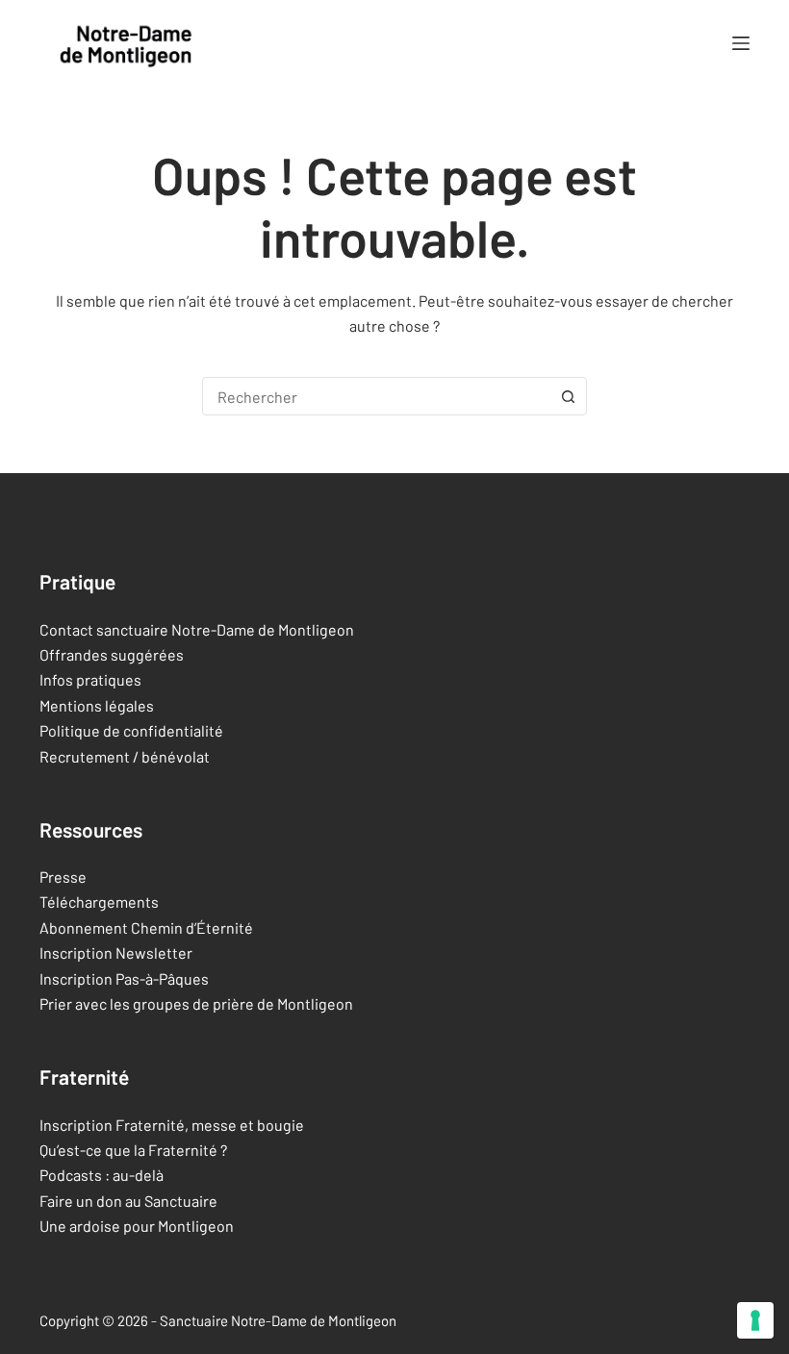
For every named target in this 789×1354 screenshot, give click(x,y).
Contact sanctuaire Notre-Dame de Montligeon (196, 629)
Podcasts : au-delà (101, 1175)
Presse (63, 876)
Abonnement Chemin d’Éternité (146, 927)
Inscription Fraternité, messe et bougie (171, 1125)
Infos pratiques (90, 679)
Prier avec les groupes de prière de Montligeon (196, 1003)
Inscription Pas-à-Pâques (124, 978)
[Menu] (741, 43)
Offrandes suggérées (111, 654)
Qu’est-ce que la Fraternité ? (133, 1150)
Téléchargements (99, 901)
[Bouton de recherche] (567, 396)
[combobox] (376, 396)
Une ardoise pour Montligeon (136, 1225)
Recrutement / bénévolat (124, 756)
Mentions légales (96, 705)
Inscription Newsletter (115, 952)
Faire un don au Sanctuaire (128, 1200)
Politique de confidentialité (131, 730)
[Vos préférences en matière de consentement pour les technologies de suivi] (755, 1320)
